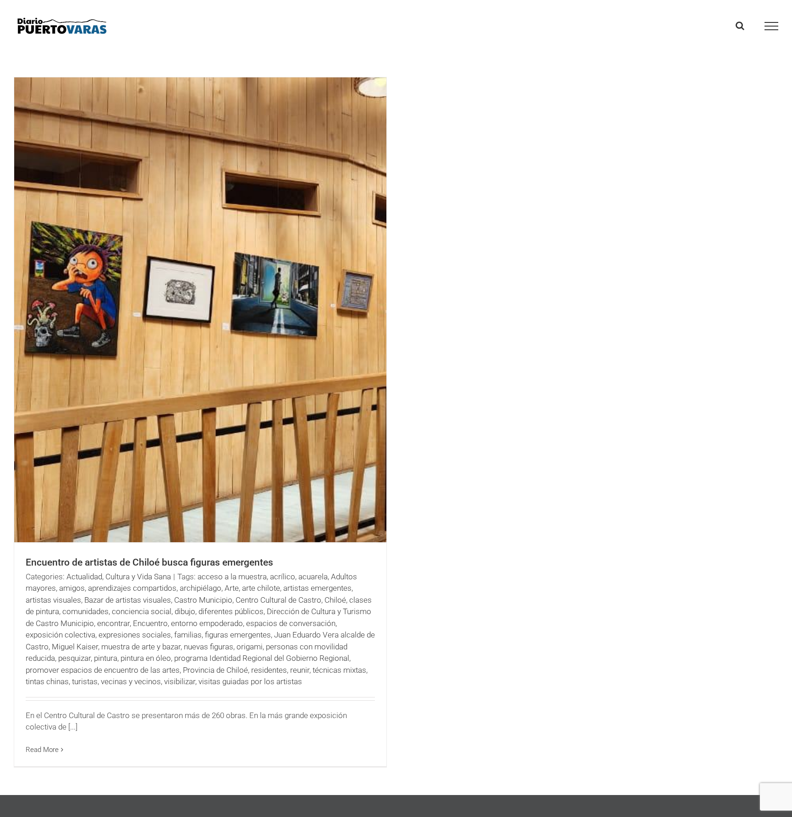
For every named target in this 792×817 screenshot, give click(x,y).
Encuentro (150, 623)
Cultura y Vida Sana (138, 576)
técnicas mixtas (339, 670)
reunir (299, 670)
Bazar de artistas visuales (127, 600)
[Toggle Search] (740, 25)
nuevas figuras (208, 646)
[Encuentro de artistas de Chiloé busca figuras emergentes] (200, 309)
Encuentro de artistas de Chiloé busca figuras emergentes (149, 562)
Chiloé (335, 600)
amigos (72, 588)
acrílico (282, 576)
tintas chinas (47, 681)
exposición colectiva (60, 634)
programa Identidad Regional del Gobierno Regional (261, 658)
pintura (105, 658)
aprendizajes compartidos (132, 588)
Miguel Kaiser (75, 646)
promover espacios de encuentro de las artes (103, 670)
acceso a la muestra (232, 576)
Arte (232, 588)
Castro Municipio (203, 600)
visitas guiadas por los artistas (250, 681)
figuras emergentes (238, 634)
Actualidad (84, 576)
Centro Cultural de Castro (278, 600)
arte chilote (261, 588)
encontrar (113, 623)
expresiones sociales (135, 634)
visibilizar (179, 681)
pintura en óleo (146, 658)
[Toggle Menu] (771, 26)
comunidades (85, 611)
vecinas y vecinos (131, 681)
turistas (85, 681)
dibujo (185, 611)
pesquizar (74, 658)
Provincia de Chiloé (215, 670)
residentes (269, 670)
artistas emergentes (317, 588)
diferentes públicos (231, 611)
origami (249, 646)
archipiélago (200, 588)
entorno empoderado (207, 623)
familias (188, 634)
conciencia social (141, 611)
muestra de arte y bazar (141, 646)
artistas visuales (53, 600)
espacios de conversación (291, 623)
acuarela (313, 576)
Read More (42, 750)
